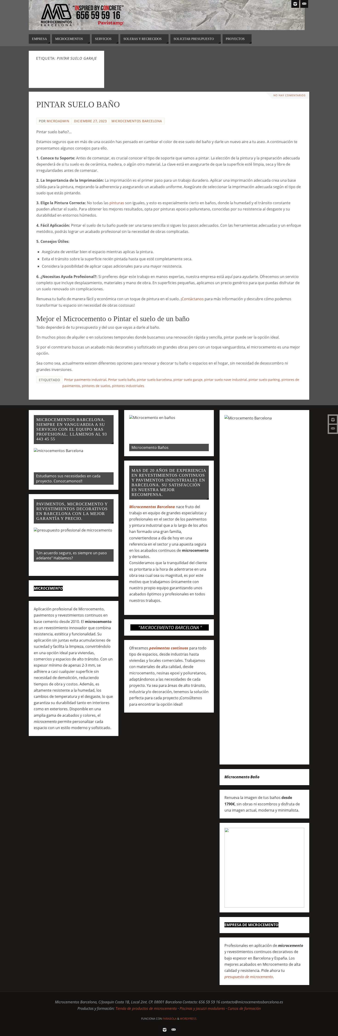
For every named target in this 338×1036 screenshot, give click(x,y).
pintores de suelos (96, 386)
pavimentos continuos (168, 648)
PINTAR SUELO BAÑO (78, 104)
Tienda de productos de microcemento (146, 1008)
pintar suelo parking (264, 379)
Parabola (170, 1019)
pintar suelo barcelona (154, 379)
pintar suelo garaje (188, 379)
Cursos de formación (244, 1008)
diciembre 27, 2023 (90, 121)
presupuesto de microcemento (248, 976)
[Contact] (333, 429)
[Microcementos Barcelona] (333, 420)
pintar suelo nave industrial (225, 379)
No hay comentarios (289, 95)
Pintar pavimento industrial (85, 379)
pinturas (116, 202)
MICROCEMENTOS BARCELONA (137, 121)
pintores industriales (128, 386)
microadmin (58, 121)
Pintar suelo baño (121, 379)
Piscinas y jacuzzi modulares (202, 1008)
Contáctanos (193, 298)
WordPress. (188, 1019)
